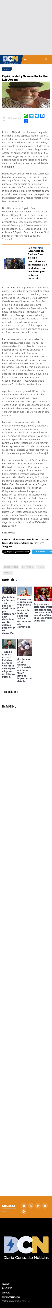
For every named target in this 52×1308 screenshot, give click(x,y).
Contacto (6, 1292)
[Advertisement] (26, 27)
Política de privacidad (11, 1297)
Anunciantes (7, 1288)
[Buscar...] (48, 59)
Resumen (5, 1283)
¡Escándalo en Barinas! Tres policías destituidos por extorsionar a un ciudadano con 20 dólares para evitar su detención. (37, 264)
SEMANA (8, 572)
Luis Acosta (28, 567)
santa (41, 567)
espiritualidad (11, 567)
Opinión (7, 69)
